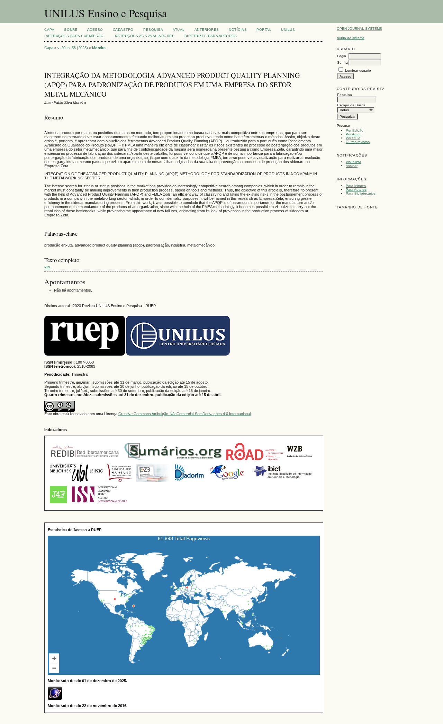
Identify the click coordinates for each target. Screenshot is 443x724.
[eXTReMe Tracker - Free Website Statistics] (55, 698)
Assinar (352, 166)
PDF (47, 267)
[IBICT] (281, 482)
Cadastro (123, 30)
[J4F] (58, 504)
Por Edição (354, 130)
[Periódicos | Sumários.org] (173, 461)
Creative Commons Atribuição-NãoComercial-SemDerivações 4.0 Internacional (184, 414)
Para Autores (356, 189)
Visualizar (353, 162)
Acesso (95, 30)
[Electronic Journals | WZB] (300, 461)
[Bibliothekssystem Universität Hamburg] (119, 482)
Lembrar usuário (358, 70)
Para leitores (356, 186)
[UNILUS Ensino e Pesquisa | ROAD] (254, 461)
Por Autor (353, 134)
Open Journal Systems (359, 28)
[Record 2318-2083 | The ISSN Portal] (99, 504)
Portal (263, 30)
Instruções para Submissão (74, 36)
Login (341, 56)
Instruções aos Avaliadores (144, 36)
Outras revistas (358, 142)
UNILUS (288, 30)
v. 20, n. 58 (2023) (72, 48)
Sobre (71, 30)
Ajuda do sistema (350, 38)
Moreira (99, 48)
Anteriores (207, 30)
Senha (342, 62)
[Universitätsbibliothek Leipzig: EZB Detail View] (76, 482)
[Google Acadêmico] (227, 482)
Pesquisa (153, 30)
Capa (49, 30)
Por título (353, 138)
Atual (179, 30)
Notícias (238, 30)
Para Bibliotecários (361, 193)
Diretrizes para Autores (210, 36)
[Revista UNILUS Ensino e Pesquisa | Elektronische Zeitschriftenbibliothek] (153, 482)
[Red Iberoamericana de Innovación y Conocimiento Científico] (85, 461)
